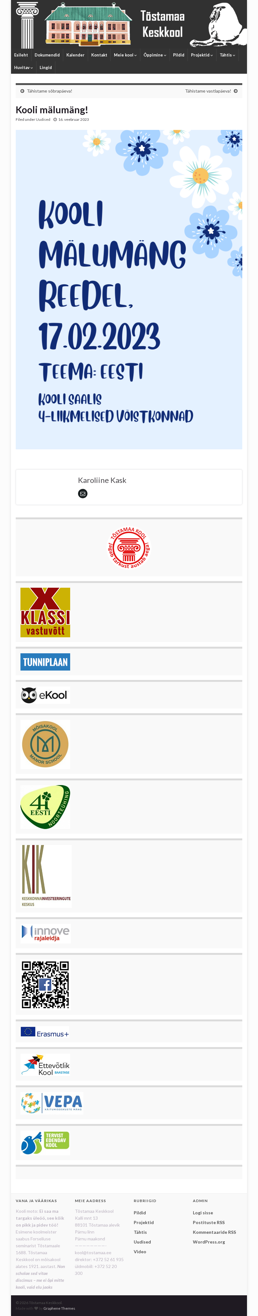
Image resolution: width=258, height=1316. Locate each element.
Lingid (46, 67)
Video (140, 1251)
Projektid (200, 54)
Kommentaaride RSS (214, 1232)
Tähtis (226, 54)
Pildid (178, 54)
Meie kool (124, 54)
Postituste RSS (209, 1222)
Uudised (43, 119)
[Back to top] (244, 1302)
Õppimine (153, 54)
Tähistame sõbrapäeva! (49, 91)
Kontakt (99, 54)
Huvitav (22, 67)
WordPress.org (209, 1241)
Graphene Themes (59, 1308)
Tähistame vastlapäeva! (208, 91)
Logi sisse (203, 1212)
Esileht (21, 54)
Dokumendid (47, 54)
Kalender (75, 54)
